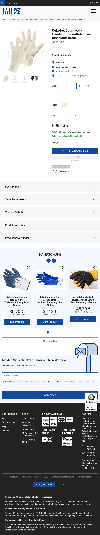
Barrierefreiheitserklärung (63, 477)
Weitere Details (14, 212)
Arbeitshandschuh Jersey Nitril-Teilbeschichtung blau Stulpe (16, 301)
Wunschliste (63, 171)
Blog (4, 418)
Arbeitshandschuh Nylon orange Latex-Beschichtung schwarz (83, 300)
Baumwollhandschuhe (29, 20)
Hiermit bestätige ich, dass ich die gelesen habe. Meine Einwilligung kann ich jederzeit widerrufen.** (49, 382)
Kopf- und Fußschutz (27, 423)
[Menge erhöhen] (76, 142)
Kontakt (62, 484)
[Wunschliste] (8, 3)
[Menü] (95, 394)
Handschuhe (14, 20)
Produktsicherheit (15, 225)
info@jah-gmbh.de (91, 453)
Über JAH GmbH (9, 422)
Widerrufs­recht (84, 477)
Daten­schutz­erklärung (31, 477)
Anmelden (50, 395)
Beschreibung (13, 186)
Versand (6, 430)
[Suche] (2, 3)
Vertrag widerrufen (44, 484)
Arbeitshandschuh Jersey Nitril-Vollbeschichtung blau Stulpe (50, 301)
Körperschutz (28, 429)
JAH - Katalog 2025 (28, 441)
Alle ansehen (50, 341)
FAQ (4, 426)
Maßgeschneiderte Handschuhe (30, 434)
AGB (46, 477)
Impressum (13, 477)
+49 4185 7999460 (91, 447)
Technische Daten (15, 199)
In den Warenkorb (79, 151)
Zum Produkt (17, 321)
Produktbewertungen (17, 237)
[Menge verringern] (63, 142)
